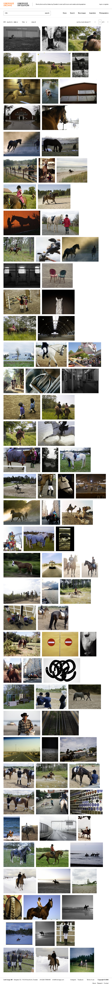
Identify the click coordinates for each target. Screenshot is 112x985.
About (94, 983)
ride (15, 22)
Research (100, 983)
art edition (23, 4)
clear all (33, 22)
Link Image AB (8, 980)
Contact (106, 983)
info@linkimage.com (58, 980)
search (47, 13)
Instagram (73, 980)
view (15, 977)
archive (9, 4)
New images (82, 13)
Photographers (103, 13)
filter (23, 22)
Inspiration (92, 13)
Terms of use (90, 980)
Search (72, 13)
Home (65, 13)
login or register (103, 4)
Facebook (80, 980)
